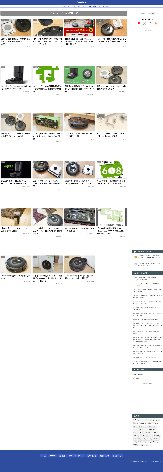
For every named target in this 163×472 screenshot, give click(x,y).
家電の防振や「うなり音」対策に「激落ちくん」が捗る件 (147, 332)
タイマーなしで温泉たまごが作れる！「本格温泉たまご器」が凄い (147, 314)
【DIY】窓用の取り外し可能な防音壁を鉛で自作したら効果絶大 (147, 290)
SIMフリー (143, 445)
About (52, 456)
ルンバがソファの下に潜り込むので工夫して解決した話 (79, 134)
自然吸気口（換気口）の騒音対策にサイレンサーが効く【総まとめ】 (147, 352)
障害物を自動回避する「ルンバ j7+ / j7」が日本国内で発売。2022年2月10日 (79, 89)
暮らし (84, 6)
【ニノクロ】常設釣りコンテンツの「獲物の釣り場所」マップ (149, 264)
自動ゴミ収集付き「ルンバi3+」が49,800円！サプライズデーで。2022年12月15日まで (80, 41)
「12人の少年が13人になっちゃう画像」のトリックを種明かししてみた (147, 278)
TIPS (135, 423)
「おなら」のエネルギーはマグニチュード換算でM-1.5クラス (147, 284)
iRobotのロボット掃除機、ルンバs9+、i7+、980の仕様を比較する (14, 182)
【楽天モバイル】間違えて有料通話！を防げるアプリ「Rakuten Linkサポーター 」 (149, 257)
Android (136, 420)
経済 (90, 6)
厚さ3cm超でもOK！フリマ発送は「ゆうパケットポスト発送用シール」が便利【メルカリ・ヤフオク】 (147, 325)
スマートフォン (146, 420)
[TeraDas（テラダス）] (81, 2)
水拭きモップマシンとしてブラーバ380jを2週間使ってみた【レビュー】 (79, 182)
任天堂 (149, 439)
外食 (144, 439)
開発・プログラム (98, 6)
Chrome (155, 442)
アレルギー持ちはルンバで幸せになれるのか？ (15, 276)
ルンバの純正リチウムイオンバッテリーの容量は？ (79, 229)
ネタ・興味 (77, 6)
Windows (142, 423)
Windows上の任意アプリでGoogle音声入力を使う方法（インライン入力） (147, 302)
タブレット (144, 429)
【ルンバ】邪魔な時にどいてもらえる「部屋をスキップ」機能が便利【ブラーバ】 (111, 41)
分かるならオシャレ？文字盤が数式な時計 (145, 319)
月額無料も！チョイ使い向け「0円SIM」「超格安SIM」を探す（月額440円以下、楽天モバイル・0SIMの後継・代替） (147, 339)
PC (134, 426)
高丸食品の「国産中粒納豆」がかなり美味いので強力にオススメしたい (147, 362)
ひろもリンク (137, 378)
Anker (155, 432)
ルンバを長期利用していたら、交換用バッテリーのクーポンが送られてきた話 (47, 136)
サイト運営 (147, 432)
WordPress (137, 439)
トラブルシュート (151, 426)
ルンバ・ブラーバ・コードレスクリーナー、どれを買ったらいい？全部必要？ (47, 183)
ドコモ (150, 436)
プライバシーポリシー (76, 456)
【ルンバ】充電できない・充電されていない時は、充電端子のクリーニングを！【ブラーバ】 (47, 41)
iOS (140, 432)
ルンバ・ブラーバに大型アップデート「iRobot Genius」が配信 (111, 134)
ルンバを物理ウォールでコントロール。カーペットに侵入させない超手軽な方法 (47, 231)
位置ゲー (143, 436)
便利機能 (62, 456)
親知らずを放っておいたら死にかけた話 (145, 357)
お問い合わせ (92, 456)
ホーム (44, 456)
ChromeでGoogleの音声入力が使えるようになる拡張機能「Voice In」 (147, 296)
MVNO (135, 445)
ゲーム (70, 6)
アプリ (136, 429)
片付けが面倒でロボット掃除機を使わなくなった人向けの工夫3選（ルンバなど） (15, 41)
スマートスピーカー (144, 442)
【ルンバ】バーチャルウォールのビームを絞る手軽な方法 (15, 229)
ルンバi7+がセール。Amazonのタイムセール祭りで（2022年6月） (16, 87)
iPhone (140, 426)
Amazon (157, 436)
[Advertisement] (147, 43)
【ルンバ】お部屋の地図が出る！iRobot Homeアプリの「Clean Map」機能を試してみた (111, 231)
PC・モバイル (61, 6)
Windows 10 (153, 429)
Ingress (156, 439)
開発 (135, 432)
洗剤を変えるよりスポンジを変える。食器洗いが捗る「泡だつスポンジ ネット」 (147, 346)
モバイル (155, 420)
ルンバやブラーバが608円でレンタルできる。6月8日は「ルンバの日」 (111, 182)
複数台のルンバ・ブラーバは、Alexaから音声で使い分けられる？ (15, 134)
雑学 (107, 6)
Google (136, 436)
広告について (104, 456)
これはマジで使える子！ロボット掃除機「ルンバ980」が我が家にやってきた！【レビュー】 (47, 278)
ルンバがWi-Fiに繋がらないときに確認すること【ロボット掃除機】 (79, 276)
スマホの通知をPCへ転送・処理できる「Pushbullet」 (144, 308)
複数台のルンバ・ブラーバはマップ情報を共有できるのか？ (111, 87)
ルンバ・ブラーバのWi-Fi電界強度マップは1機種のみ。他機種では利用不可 (47, 89)
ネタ (135, 442)
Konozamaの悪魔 (138, 374)
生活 (149, 423)
